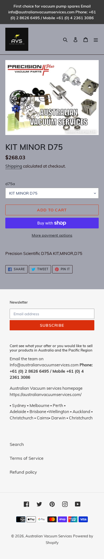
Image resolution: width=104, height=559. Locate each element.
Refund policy (23, 472)
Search (17, 444)
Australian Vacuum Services (48, 536)
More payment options (52, 235)
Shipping (13, 166)
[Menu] (96, 39)
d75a (10, 183)
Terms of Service (27, 458)
